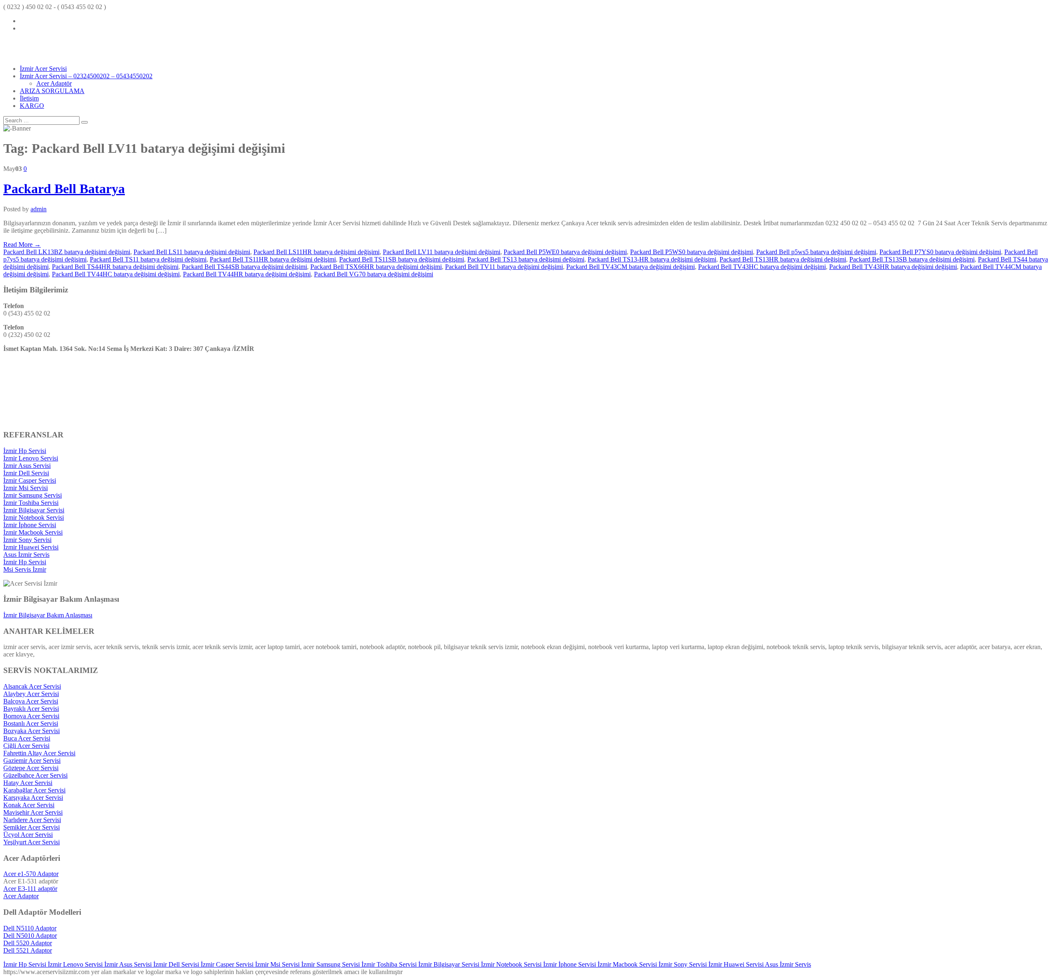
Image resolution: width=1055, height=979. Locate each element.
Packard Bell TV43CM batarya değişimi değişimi (630, 266)
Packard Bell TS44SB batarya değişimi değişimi (244, 266)
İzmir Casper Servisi (29, 480)
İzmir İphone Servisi (29, 524)
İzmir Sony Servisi (27, 539)
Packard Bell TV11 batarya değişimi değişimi (504, 266)
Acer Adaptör (54, 83)
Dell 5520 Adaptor (27, 942)
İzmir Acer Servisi (43, 68)
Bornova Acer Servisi (31, 716)
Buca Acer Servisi (26, 738)
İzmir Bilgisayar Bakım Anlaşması (47, 615)
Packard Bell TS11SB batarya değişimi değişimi (401, 259)
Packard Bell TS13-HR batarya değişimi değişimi (652, 259)
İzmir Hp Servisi (24, 450)
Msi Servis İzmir (24, 569)
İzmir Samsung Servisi (32, 495)
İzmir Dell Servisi (26, 473)
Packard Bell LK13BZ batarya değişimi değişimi (66, 251)
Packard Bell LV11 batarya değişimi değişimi (441, 251)
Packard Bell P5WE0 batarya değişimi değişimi (565, 251)
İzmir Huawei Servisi (31, 547)
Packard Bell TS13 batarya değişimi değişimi (525, 259)
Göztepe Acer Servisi (31, 767)
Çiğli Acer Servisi (26, 745)
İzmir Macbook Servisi (33, 532)
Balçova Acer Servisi (30, 701)
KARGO (32, 105)
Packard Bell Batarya (64, 188)
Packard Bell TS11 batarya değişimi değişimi (148, 259)
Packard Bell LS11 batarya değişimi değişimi (192, 251)
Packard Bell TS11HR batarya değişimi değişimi (273, 259)
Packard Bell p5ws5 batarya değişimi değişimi (816, 251)
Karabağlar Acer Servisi (34, 790)
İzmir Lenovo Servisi (30, 458)
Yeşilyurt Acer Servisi (31, 842)
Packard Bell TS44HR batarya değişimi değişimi (115, 266)
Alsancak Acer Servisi (32, 686)
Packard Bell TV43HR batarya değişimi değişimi (893, 266)
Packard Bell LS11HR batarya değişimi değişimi (316, 251)
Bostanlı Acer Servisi (30, 723)
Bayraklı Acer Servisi (31, 708)
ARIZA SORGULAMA (52, 90)
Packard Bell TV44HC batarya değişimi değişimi (116, 274)
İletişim (29, 98)
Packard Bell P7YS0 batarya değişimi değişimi (940, 251)
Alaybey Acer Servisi (31, 693)
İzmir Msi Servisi (25, 487)
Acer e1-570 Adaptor (31, 873)
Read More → (22, 244)
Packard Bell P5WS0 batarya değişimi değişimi (691, 251)
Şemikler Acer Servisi (31, 827)
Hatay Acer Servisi (27, 782)
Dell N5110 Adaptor (29, 928)
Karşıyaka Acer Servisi (33, 797)
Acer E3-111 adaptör (30, 888)
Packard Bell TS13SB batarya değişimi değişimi (912, 259)
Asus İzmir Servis (26, 554)
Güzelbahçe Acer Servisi (35, 775)
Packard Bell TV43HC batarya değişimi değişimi (762, 266)
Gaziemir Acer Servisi (32, 760)
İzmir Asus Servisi (27, 465)
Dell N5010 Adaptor (30, 935)
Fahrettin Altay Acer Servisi (39, 753)
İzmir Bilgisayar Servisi (33, 510)
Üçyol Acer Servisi (28, 834)
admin (38, 209)
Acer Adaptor (21, 896)
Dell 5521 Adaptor (27, 950)
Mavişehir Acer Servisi (33, 812)
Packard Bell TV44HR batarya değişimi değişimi (247, 274)
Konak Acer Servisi (28, 804)
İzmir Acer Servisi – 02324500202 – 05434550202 (86, 75)
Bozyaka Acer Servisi (31, 730)
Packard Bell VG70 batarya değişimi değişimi (373, 274)
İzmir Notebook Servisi (33, 517)
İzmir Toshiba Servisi (31, 502)
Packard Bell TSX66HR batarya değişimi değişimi (376, 266)
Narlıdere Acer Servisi (32, 819)
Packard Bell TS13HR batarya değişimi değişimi (783, 259)
